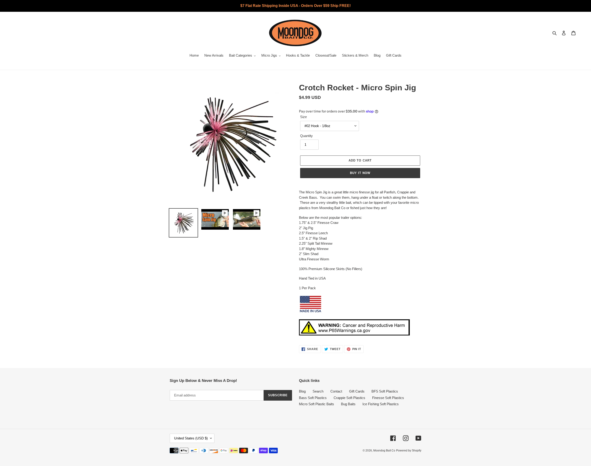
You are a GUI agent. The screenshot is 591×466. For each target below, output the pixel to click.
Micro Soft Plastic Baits (316, 404)
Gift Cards (357, 391)
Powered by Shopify (408, 450)
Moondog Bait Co (384, 450)
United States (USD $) (191, 438)
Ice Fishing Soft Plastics (380, 404)
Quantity (306, 136)
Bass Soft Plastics (313, 398)
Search (318, 391)
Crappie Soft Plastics (349, 398)
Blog (302, 391)
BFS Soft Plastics (384, 391)
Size (303, 117)
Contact (336, 391)
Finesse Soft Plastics (388, 398)
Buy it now (360, 173)
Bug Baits (348, 404)
